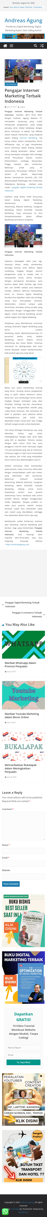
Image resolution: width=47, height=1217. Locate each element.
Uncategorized (11, 84)
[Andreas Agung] (5, 46)
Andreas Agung (23, 20)
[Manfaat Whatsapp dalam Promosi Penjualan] (23, 632)
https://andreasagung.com (17, 544)
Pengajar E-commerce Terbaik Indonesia (27, 614)
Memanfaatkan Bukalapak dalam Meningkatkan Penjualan (21, 768)
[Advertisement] (23, 573)
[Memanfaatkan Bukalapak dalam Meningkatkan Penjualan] (23, 733)
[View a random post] (42, 46)
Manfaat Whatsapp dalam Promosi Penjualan (20, 664)
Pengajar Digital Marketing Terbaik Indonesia (22, 604)
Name (6, 845)
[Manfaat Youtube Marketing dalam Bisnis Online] (23, 682)
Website (6, 870)
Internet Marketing (28, 138)
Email (5, 857)
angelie (22, 107)
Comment (8, 809)
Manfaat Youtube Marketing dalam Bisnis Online (22, 715)
